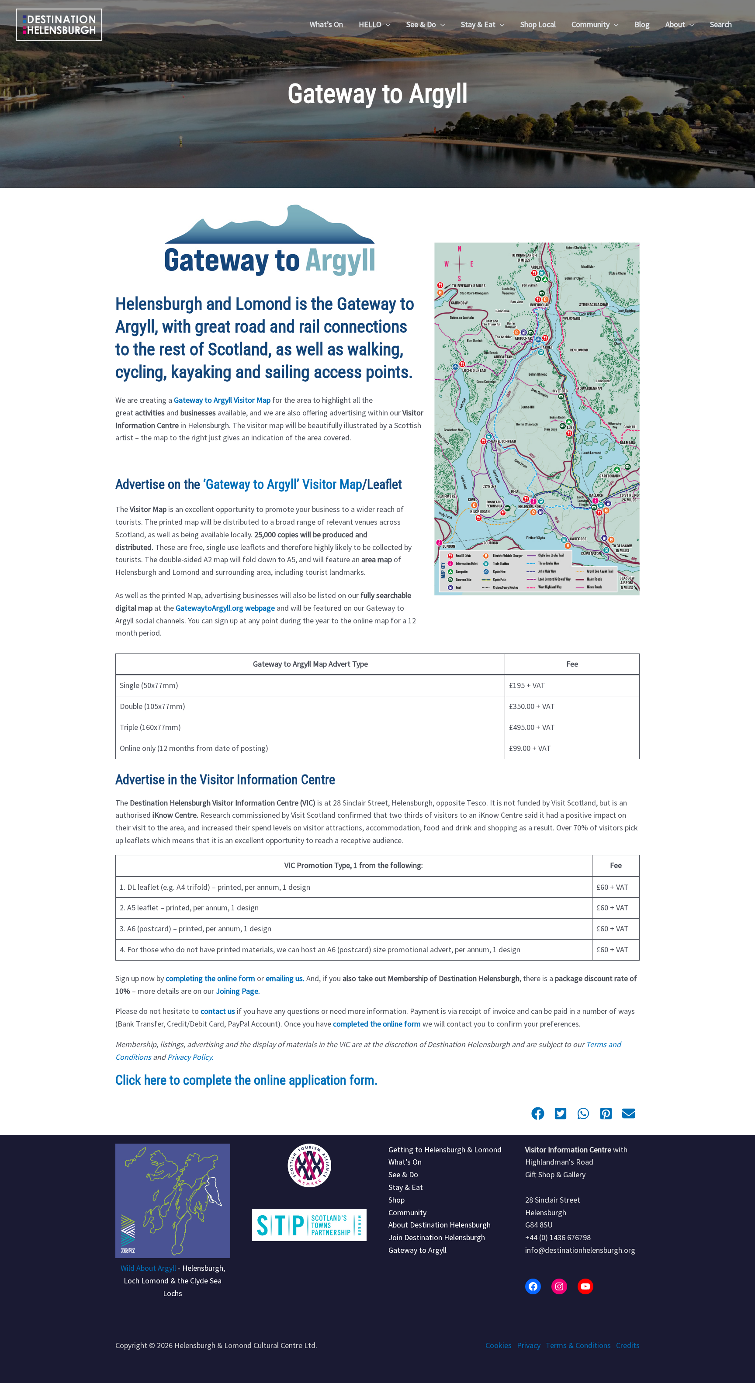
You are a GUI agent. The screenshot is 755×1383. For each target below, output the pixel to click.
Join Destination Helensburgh (436, 1237)
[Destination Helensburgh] (59, 24)
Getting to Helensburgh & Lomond (445, 1149)
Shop (396, 1200)
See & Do (403, 1174)
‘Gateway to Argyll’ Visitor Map (282, 484)
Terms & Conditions (578, 1345)
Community (407, 1212)
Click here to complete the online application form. (246, 1080)
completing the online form (210, 978)
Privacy (528, 1345)
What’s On (405, 1162)
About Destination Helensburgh (439, 1225)
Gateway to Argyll (417, 1250)
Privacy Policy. (190, 1057)
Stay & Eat (405, 1187)
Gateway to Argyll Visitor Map (222, 400)
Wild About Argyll (148, 1268)
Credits (628, 1345)
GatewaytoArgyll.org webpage (225, 608)
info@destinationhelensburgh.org (580, 1250)
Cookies (498, 1345)
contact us (218, 1011)
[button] (386, 24)
